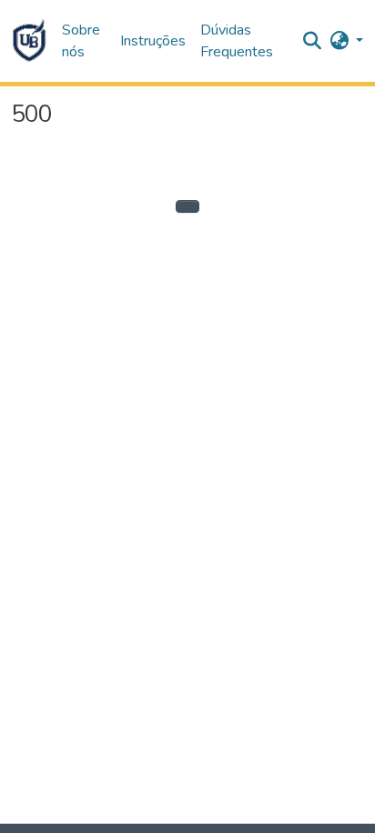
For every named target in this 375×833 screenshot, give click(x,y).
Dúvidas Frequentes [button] (236, 41)
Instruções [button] (153, 41)
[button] (29, 41)
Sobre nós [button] (81, 41)
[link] (196, 828)
